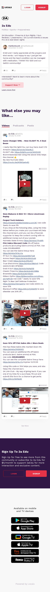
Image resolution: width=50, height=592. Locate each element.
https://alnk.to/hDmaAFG (14, 284)
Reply (44, 70)
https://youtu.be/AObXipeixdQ (16, 162)
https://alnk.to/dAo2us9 (25, 258)
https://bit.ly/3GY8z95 (12, 379)
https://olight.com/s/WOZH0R (28, 152)
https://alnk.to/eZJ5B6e (28, 271)
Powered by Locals (25, 584)
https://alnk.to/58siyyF (28, 263)
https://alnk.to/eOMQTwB (24, 256)
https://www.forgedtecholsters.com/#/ (20, 223)
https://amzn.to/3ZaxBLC (22, 149)
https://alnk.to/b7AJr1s (13, 253)
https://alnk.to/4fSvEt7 (23, 261)
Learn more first (8, 90)
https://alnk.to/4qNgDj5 (24, 268)
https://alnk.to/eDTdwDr (22, 274)
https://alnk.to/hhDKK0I (13, 349)
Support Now (11, 85)
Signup (42, 7)
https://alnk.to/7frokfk (33, 240)
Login (27, 7)
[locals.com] (7, 7)
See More (25, 426)
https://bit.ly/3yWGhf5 (27, 289)
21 (15, 71)
